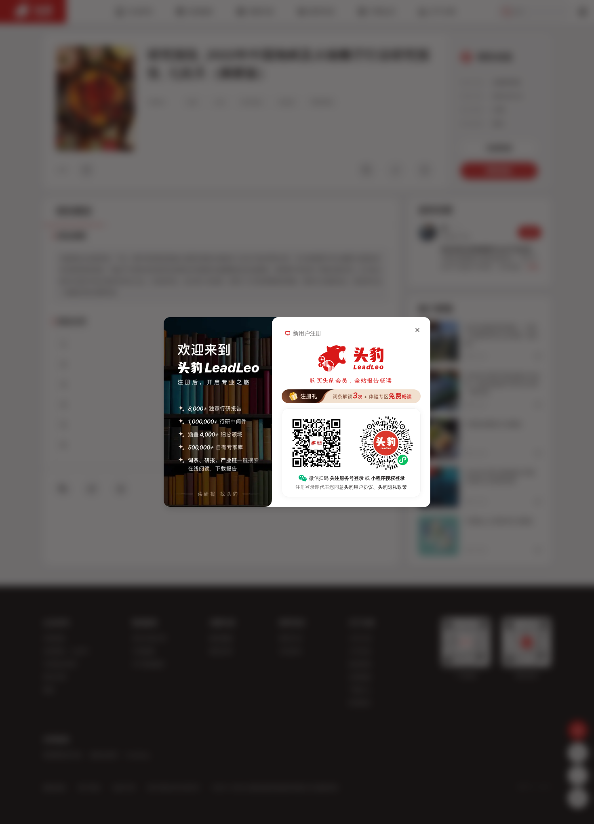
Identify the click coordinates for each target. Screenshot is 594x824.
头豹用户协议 (358, 487)
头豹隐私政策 (392, 487)
